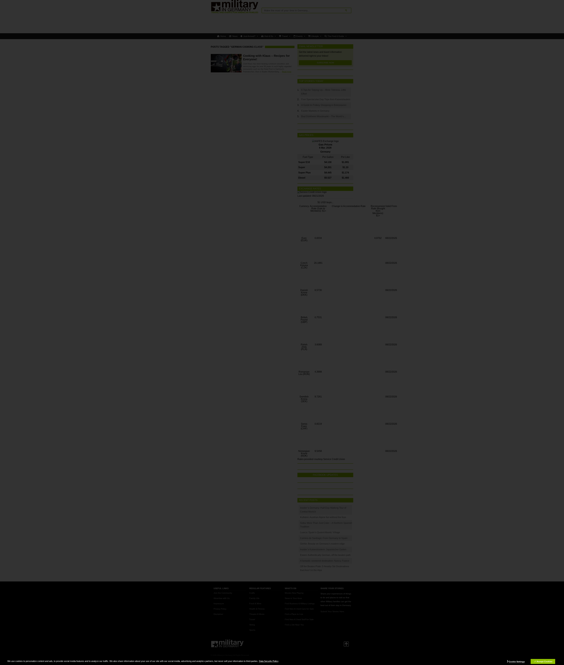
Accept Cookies (544, 661)
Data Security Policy (268, 661)
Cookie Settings (517, 661)
